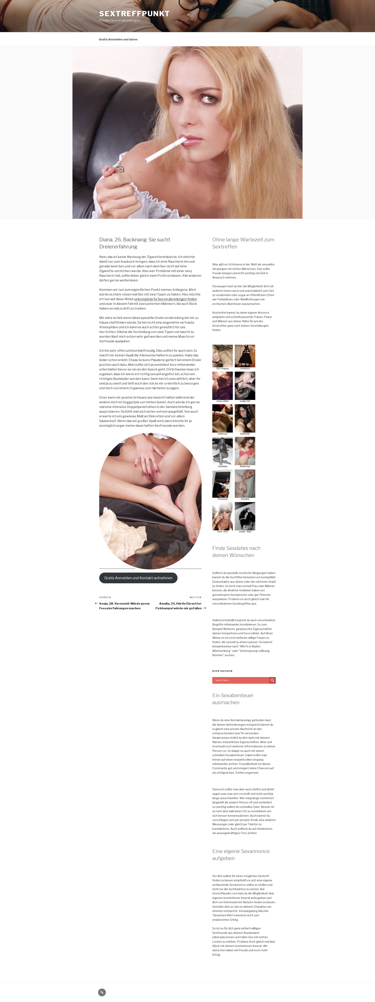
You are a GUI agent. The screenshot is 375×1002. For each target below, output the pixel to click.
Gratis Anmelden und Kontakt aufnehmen (138, 578)
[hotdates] (234, 531)
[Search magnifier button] (272, 680)
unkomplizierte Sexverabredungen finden (165, 299)
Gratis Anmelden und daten (118, 39)
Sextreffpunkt (134, 13)
